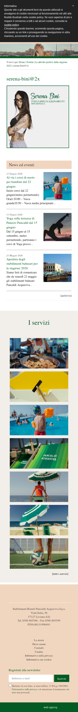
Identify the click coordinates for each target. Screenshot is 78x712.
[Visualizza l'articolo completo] (57, 186)
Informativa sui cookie (39, 659)
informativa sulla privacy (25, 689)
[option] (39, 50)
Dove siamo (39, 644)
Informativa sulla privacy (39, 655)
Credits (39, 652)
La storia (39, 640)
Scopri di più (39, 354)
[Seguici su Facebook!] (39, 629)
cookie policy (11, 24)
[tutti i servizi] (60, 574)
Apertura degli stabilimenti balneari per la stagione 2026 (22, 263)
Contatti (39, 648)
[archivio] (66, 295)
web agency (51, 707)
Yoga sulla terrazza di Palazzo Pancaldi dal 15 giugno (21, 222)
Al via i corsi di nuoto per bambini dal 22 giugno (20, 181)
